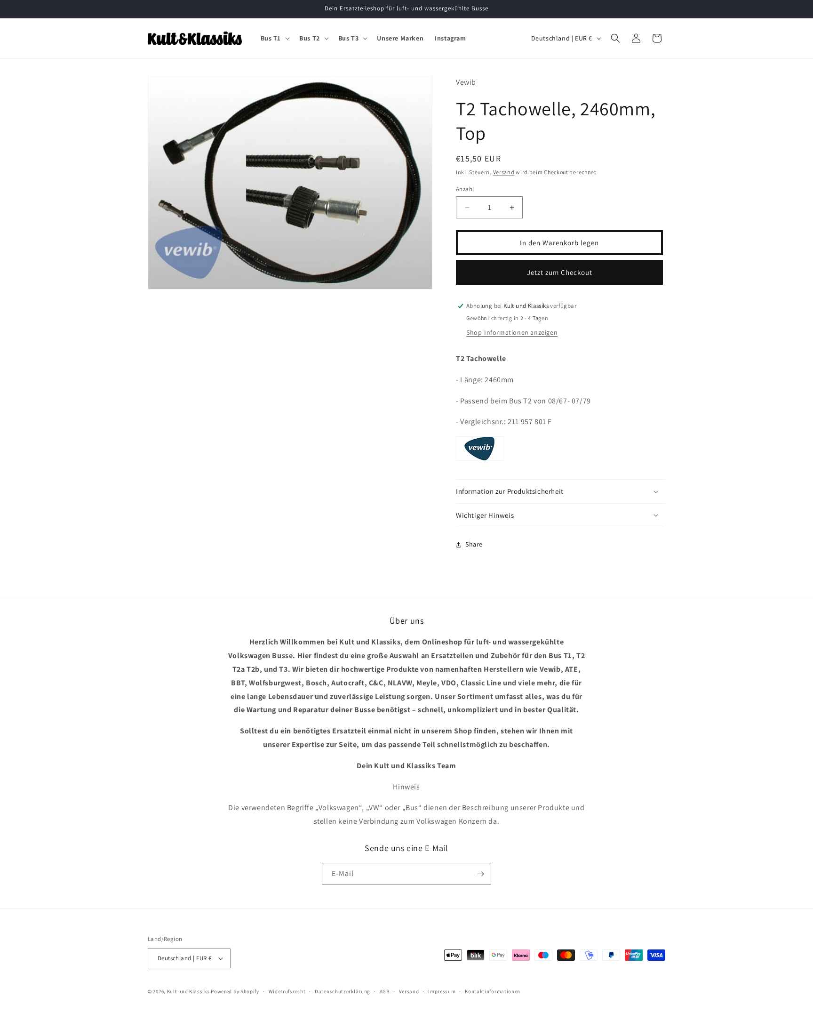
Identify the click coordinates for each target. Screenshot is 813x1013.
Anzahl (465, 189)
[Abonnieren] (480, 874)
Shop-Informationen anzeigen (512, 332)
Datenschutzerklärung (342, 991)
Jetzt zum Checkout (559, 272)
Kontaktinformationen (492, 991)
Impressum (441, 991)
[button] (274, 38)
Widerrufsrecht (287, 991)
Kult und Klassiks (188, 991)
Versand (504, 172)
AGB (385, 991)
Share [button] (474, 544)
